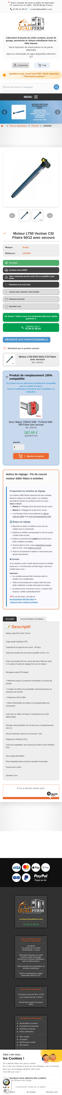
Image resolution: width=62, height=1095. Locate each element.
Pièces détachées (27, 1032)
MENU (28, 97)
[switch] (6, 1090)
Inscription (24, 1039)
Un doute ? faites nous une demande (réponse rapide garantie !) (31, 317)
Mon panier (24, 1045)
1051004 (47, 126)
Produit (35, 126)
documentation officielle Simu (22, 599)
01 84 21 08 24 (20, 9)
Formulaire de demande (29, 1026)
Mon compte (24, 1037)
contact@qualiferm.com (41, 9)
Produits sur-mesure (27, 1029)
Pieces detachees (18, 126)
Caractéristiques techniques (32, 619)
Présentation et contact (28, 1023)
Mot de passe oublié (27, 1042)
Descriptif (10, 619)
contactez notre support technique (24, 602)
